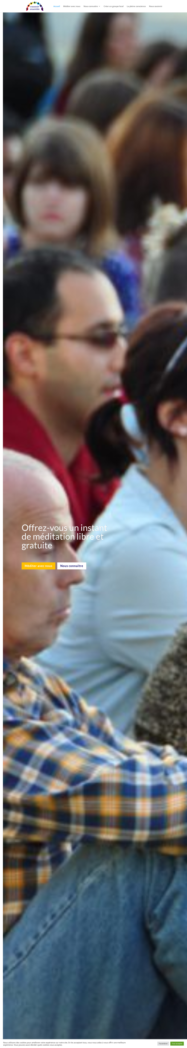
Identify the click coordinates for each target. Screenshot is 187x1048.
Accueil (56, 6)
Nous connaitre (91, 6)
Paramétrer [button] (163, 1043)
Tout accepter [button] (177, 1043)
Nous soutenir (155, 6)
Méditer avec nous (71, 6)
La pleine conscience (136, 6)
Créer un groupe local (114, 6)
